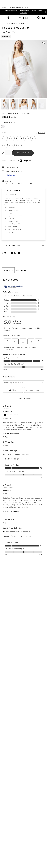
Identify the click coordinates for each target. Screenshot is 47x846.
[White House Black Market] (23, 18)
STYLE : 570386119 (10, 194)
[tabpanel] (23, 417)
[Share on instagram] (15, 253)
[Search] (38, 17)
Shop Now (37, 12)
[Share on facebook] (12, 253)
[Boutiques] (8, 17)
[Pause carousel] (45, 12)
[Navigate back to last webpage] (3, 23)
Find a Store (11, 175)
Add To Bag (23, 153)
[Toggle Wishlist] (44, 43)
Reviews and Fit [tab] (8, 270)
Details (13, 117)
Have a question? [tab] (22, 270)
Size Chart (41, 133)
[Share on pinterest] (19, 253)
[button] (43, 17)
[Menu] (3, 17)
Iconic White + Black (14, 23)
